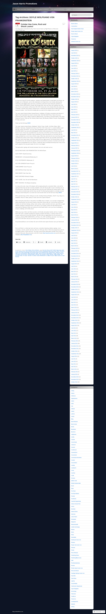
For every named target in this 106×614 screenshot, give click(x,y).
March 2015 (74, 245)
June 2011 (73, 361)
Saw (40, 254)
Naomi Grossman (42, 253)
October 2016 (74, 197)
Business (73, 431)
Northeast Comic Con (76, 539)
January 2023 (74, 117)
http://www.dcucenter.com (49, 233)
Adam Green (58, 250)
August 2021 (74, 143)
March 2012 (74, 338)
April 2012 (73, 335)
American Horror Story (23, 251)
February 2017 (74, 186)
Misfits (37, 253)
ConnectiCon (74, 26)
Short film (73, 575)
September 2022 (75, 127)
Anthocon (73, 395)
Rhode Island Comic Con (77, 31)
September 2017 (75, 173)
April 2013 (73, 305)
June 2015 (73, 238)
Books (72, 426)
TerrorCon (73, 39)
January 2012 (74, 343)
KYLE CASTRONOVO (22, 253)
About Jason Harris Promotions (24, 9)
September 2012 (75, 323)
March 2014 (74, 276)
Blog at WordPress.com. (18, 611)
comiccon (73, 444)
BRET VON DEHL (60, 251)
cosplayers (73, 467)
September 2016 (75, 199)
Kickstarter (73, 519)
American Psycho (31, 251)
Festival (73, 496)
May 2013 (73, 302)
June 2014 (73, 269)
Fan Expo (73, 491)
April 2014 (73, 274)
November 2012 (75, 317)
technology (73, 591)
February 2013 (74, 310)
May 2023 (73, 109)
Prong (58, 253)
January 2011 (74, 374)
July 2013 (73, 297)
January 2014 (74, 281)
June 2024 (73, 89)
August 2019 (74, 155)
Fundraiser (73, 498)
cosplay (73, 465)
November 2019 (75, 150)
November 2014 (75, 256)
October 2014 (74, 258)
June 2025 (73, 68)
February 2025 (74, 73)
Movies (73, 529)
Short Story (73, 578)
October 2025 (74, 58)
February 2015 (74, 248)
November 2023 (75, 96)
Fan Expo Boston (75, 493)
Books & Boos (74, 23)
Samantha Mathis (31, 254)
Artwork (73, 408)
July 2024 (73, 86)
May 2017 (73, 181)
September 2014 (75, 261)
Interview (73, 514)
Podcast (73, 547)
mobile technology (75, 527)
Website (73, 604)
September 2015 (75, 230)
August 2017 (74, 176)
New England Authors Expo (77, 28)
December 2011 (75, 346)
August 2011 (74, 356)
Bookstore (73, 429)
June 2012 (73, 330)
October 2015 (74, 227)
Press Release (29, 250)
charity (72, 437)
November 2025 (75, 55)
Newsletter (73, 537)
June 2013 (73, 299)
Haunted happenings (76, 501)
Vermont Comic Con (75, 41)
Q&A (72, 560)
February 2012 (74, 340)
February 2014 (74, 279)
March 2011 (74, 369)
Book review (74, 424)
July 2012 (73, 328)
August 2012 (74, 325)
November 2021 (75, 135)
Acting (72, 390)
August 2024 (74, 83)
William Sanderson (58, 255)
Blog (72, 419)
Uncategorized (74, 601)
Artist (72, 403)
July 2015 (73, 235)
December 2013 (75, 284)
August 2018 (74, 163)
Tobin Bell (29, 255)
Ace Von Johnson (46, 250)
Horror (72, 506)
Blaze (55, 251)
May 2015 (73, 240)
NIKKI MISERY (49, 253)
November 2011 (75, 348)
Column (73, 439)
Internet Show (74, 511)
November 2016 (75, 194)
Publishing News (75, 555)
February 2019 (74, 158)
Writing (72, 606)
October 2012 (74, 320)
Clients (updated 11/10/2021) (41, 9)
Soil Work (44, 254)
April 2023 (73, 112)
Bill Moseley (45, 251)
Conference (74, 449)
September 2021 (75, 140)
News (72, 534)
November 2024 (75, 76)
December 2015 (75, 222)
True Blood (34, 255)
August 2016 (74, 202)
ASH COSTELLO (39, 251)
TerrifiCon (73, 596)
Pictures (73, 542)
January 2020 (74, 148)
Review (73, 565)
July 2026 (73, 53)
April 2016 (73, 212)
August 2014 (74, 263)
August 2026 (74, 50)
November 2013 (75, 287)
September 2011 (75, 353)
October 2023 (74, 99)
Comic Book (74, 442)
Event (72, 485)
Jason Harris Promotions (25, 3)
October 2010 (74, 382)
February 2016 (74, 217)
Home (14, 9)
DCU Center (21, 252)
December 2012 (75, 315)
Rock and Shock (35, 250)
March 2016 (74, 215)
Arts (72, 406)
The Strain (25, 255)
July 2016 (73, 204)
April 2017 (73, 184)
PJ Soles (54, 253)
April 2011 (73, 366)
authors (73, 413)
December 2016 (75, 191)
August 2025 (74, 63)
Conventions (74, 462)
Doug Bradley (26, 252)
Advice (72, 393)
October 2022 (74, 125)
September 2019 (75, 153)
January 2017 (74, 189)
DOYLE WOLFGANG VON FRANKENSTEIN (39, 252)
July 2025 (73, 65)
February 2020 (74, 145)
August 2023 (74, 101)
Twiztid (38, 255)
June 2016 (73, 207)
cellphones (73, 434)
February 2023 (74, 114)
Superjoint (51, 254)
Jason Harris (74, 516)
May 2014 (73, 271)
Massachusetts (74, 524)
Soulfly (47, 254)
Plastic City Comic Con (76, 545)
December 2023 (75, 94)
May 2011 (73, 364)
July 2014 (73, 266)
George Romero (52, 252)
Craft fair (73, 473)
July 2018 (73, 166)
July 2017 (73, 179)
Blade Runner (51, 251)
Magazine (73, 521)
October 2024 (74, 78)
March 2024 (74, 91)
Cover (72, 470)
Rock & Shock (74, 33)
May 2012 (73, 333)
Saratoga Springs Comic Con (77, 573)
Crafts (72, 475)
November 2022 (75, 122)
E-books (73, 478)
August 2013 (74, 294)
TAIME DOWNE (57, 254)
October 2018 (74, 161)
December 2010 (75, 376)
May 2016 (73, 209)
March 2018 (74, 168)
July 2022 (73, 130)
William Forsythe (50, 255)
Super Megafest (74, 36)
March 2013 (74, 307)
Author (72, 411)
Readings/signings (75, 563)
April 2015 (73, 243)
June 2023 (73, 107)
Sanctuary (37, 254)
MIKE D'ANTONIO (31, 253)
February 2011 (74, 371)
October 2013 (74, 289)
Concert (73, 447)
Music (72, 532)
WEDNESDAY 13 (43, 255)
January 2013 (74, 312)
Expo (72, 488)
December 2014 (75, 253)
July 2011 (73, 358)
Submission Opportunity (76, 586)
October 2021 (74, 137)
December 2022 (75, 119)
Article (72, 401)
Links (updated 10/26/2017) (57, 9)
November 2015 (75, 225)
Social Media (74, 583)
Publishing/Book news (76, 557)
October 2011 (74, 351)
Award (72, 416)
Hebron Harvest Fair (75, 503)
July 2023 (73, 104)
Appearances (74, 398)
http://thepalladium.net (26, 234)
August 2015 (74, 233)
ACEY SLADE (53, 250)
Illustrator (73, 509)
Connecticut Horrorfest (76, 457)
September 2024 (75, 81)
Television (73, 593)
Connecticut (74, 455)
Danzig (16, 252)
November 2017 (75, 171)
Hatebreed (58, 252)
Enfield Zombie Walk (76, 483)
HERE (28, 123)
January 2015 (74, 251)
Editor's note (74, 480)
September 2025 (75, 60)
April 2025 (73, 71)
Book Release (74, 421)
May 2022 (73, 132)
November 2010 (75, 379)
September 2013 (75, 292)
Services (68, 9)
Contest (73, 460)
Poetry (72, 550)
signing (73, 581)
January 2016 (74, 220)
